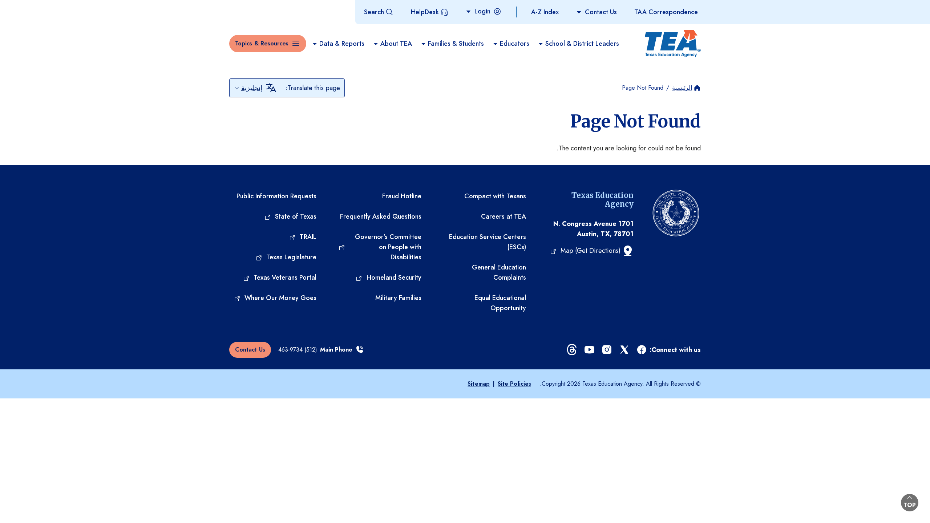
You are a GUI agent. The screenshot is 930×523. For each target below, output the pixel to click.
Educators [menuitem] (514, 43)
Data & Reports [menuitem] (341, 43)
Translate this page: (313, 88)
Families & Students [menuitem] (456, 43)
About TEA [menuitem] (396, 43)
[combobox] (248, 88)
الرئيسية (682, 88)
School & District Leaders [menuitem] (582, 43)
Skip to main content (30, 7)
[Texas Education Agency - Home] (673, 43)
